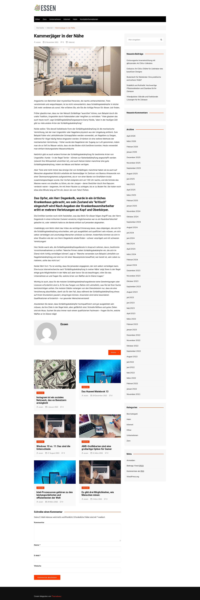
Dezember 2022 (133, 335)
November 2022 (133, 340)
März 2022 (131, 378)
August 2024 (132, 227)
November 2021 (133, 394)
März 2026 (131, 141)
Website (37, 566)
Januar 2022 (132, 389)
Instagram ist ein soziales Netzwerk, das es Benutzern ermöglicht (51, 400)
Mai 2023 (131, 308)
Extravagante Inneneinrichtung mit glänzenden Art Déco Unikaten (141, 61)
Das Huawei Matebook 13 (95, 391)
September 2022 (134, 351)
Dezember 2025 (133, 157)
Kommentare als (135, 471)
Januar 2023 (132, 329)
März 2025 (131, 195)
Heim (75, 19)
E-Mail (37, 555)
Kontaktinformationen (89, 19)
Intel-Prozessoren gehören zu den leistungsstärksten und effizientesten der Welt (54, 495)
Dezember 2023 (133, 270)
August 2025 (132, 173)
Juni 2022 (131, 367)
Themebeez (56, 596)
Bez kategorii (132, 414)
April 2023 (131, 313)
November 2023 (133, 276)
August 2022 (132, 356)
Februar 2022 (132, 383)
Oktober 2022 (132, 346)
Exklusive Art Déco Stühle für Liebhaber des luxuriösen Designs (145, 70)
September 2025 (134, 168)
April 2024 (131, 249)
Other (37, 19)
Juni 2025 (131, 179)
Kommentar (39, 522)
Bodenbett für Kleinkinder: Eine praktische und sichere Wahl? (144, 78)
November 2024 (133, 211)
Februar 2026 (132, 146)
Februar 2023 (132, 324)
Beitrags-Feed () (135, 465)
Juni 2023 (131, 303)
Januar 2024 (132, 265)
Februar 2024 (132, 259)
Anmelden (131, 460)
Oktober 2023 (132, 281)
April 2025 (131, 190)
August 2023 (132, 292)
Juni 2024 (131, 238)
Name (37, 545)
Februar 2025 (132, 200)
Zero (45, 19)
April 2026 (131, 136)
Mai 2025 (131, 184)
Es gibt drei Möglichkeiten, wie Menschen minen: (98, 493)
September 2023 (134, 286)
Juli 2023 (130, 297)
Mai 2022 (131, 373)
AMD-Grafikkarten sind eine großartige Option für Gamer (97, 447)
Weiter (113, 352)
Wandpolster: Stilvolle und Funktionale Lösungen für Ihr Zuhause (142, 98)
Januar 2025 (132, 206)
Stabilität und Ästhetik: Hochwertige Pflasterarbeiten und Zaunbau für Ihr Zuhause (142, 88)
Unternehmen (55, 19)
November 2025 (133, 163)
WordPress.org (133, 476)
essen (38, 42)
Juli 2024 (130, 232)
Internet (67, 19)
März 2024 (131, 254)
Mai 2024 (131, 243)
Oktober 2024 (132, 216)
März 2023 (131, 319)
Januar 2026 (132, 152)
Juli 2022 (130, 362)
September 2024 (134, 222)
